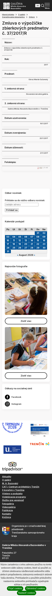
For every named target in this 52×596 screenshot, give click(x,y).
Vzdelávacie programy (14, 496)
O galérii (21, 14)
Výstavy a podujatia (12, 493)
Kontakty (6, 513)
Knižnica (6, 517)
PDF (41, 167)
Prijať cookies (15, 588)
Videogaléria (9, 507)
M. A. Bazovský (10, 483)
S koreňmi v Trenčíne (13, 490)
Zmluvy (32, 17)
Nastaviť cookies (26, 593)
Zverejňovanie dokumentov (13, 17)
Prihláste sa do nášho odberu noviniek (25, 200)
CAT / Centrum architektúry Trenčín (20, 486)
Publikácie (7, 510)
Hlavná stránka (8, 14)
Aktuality (6, 476)
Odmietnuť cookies (35, 588)
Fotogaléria (8, 503)
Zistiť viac (26, 321)
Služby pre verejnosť (13, 500)
